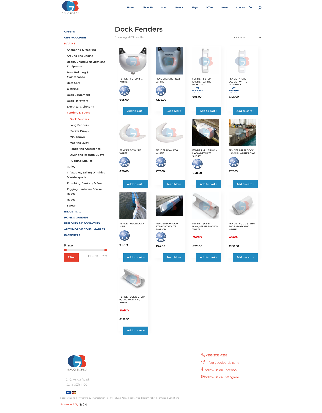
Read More (173, 111)
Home (130, 7)
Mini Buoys (77, 137)
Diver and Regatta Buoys (87, 154)
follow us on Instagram (222, 377)
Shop (164, 7)
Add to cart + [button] (136, 111)
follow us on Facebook (222, 370)
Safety (71, 205)
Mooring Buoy (79, 143)
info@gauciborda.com (222, 362)
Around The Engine (80, 56)
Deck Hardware (77, 101)
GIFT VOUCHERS (75, 37)
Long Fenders (79, 125)
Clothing (73, 89)
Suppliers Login (67, 397)
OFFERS (69, 31)
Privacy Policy (84, 397)
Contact (240, 7)
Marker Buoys (79, 131)
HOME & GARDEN (76, 217)
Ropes (71, 199)
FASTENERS (72, 235)
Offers (209, 7)
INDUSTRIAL (72, 211)
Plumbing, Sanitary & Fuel (84, 183)
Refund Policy (120, 397)
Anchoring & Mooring (81, 50)
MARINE (69, 43)
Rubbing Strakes (81, 160)
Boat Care (73, 83)
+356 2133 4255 (216, 355)
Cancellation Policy (102, 397)
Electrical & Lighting (80, 106)
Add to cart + (136, 257)
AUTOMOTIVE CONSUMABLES (84, 229)
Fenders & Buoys (78, 112)
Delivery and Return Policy (142, 397)
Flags (195, 7)
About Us (148, 7)
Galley (71, 166)
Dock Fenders (79, 119)
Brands (179, 7)
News (224, 7)
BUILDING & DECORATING (82, 223)
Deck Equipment (78, 95)
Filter (71, 257)
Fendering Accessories (85, 148)
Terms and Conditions (168, 397)
